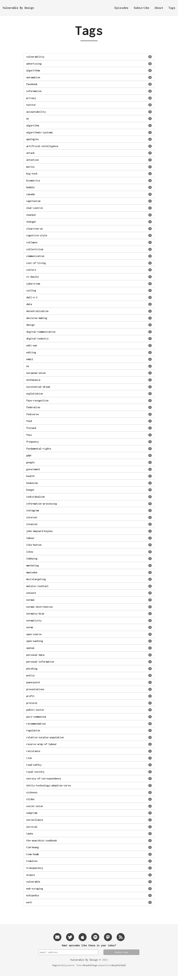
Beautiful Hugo (90, 965)
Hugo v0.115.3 (58, 965)
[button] (89, 56)
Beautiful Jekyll (119, 965)
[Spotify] (95, 936)
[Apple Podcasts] (83, 936)
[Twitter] (70, 936)
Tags (171, 7)
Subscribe (141, 7)
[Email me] (57, 936)
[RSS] (120, 936)
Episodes (121, 7)
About (159, 7)
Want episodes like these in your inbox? (89, 945)
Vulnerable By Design (18, 7)
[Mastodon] (108, 936)
